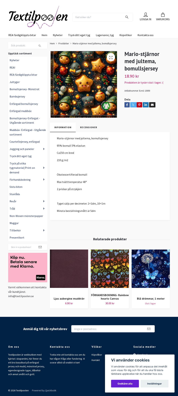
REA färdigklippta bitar (22, 48)
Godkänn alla (125, 383)
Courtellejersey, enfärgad (25, 154)
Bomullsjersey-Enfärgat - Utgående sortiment (25, 133)
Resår (13, 214)
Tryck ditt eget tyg (79, 48)
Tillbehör (15, 243)
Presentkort (17, 250)
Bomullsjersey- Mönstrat (24, 102)
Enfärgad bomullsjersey (24, 116)
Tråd (12, 221)
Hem (44, 48)
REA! (12, 80)
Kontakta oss (145, 48)
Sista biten (16, 199)
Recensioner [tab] (88, 140)
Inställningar (154, 383)
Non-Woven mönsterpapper (26, 229)
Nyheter (58, 48)
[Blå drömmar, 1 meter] (151, 284)
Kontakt (96, 373)
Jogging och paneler (22, 162)
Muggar (14, 236)
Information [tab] (62, 140)
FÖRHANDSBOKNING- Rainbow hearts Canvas (110, 309)
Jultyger (15, 95)
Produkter (63, 56)
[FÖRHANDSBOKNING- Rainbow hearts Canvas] (110, 282)
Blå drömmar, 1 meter (151, 311)
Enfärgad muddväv (20, 124)
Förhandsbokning (20, 192)
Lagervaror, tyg (105, 48)
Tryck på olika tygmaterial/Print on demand (22, 181)
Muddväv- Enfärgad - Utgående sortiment (28, 145)
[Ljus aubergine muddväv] (69, 284)
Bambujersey (17, 109)
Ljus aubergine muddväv (69, 311)
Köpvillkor (125, 48)
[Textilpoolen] (43, 19)
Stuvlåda (15, 207)
